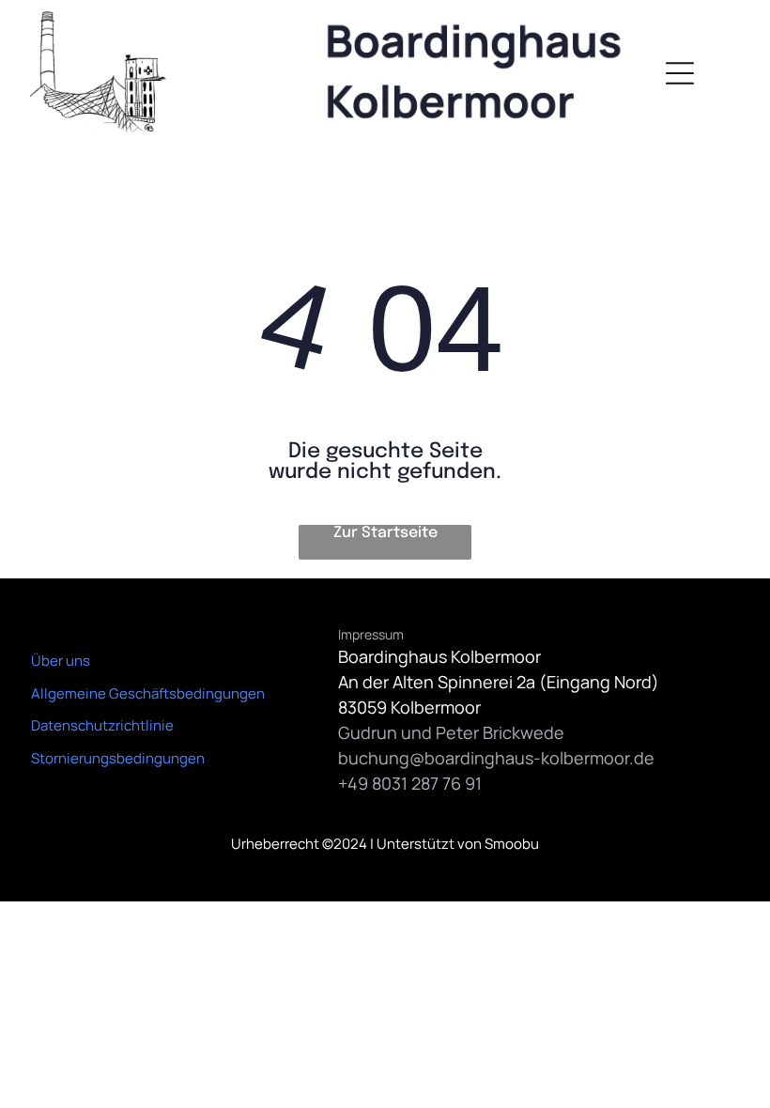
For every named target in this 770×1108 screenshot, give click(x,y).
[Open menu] (680, 73)
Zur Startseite (385, 533)
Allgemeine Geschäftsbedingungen (148, 693)
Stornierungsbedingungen (118, 758)
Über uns (60, 660)
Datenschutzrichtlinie (102, 725)
